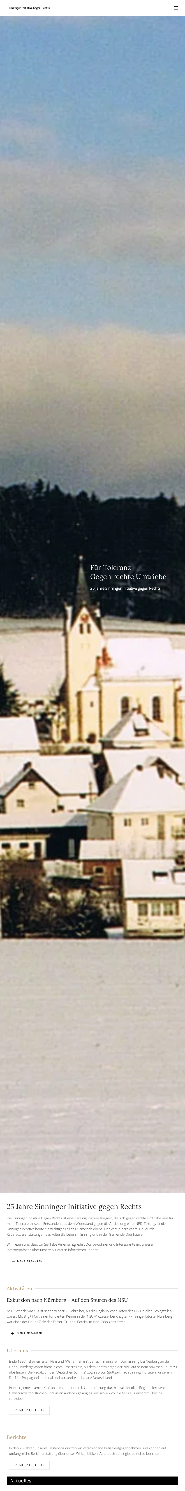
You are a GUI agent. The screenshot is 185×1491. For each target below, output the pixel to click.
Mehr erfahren (30, 1261)
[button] (176, 8)
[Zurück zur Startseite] (29, 8)
